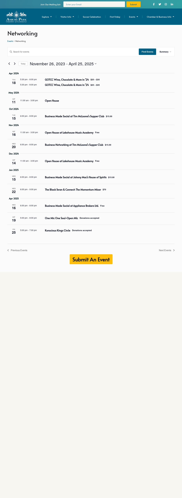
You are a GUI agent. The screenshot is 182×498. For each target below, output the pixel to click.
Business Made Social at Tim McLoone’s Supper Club (74, 116)
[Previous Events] (9, 63)
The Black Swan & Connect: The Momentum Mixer (73, 189)
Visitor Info (66, 16)
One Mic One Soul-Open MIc (61, 218)
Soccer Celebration (92, 16)
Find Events (147, 51)
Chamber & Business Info (159, 16)
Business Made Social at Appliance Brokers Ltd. (72, 205)
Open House (52, 100)
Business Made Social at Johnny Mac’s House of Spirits (75, 177)
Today (23, 63)
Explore (45, 16)
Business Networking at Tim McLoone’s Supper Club (74, 144)
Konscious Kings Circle (57, 230)
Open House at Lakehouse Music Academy (69, 132)
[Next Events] (14, 63)
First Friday (115, 16)
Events (10, 41)
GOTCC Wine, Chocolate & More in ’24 (67, 79)
